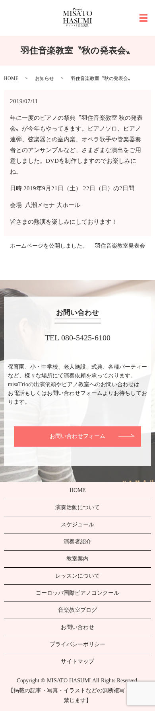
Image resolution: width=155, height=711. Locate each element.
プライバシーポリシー (77, 644)
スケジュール (77, 524)
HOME (11, 78)
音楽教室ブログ (77, 610)
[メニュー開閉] (143, 18)
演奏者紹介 (77, 542)
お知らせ (44, 78)
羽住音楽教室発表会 (120, 246)
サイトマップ (77, 661)
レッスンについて (77, 576)
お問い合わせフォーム (77, 436)
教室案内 (77, 559)
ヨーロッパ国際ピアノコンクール (77, 593)
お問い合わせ (77, 627)
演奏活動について (77, 507)
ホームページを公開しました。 (49, 246)
